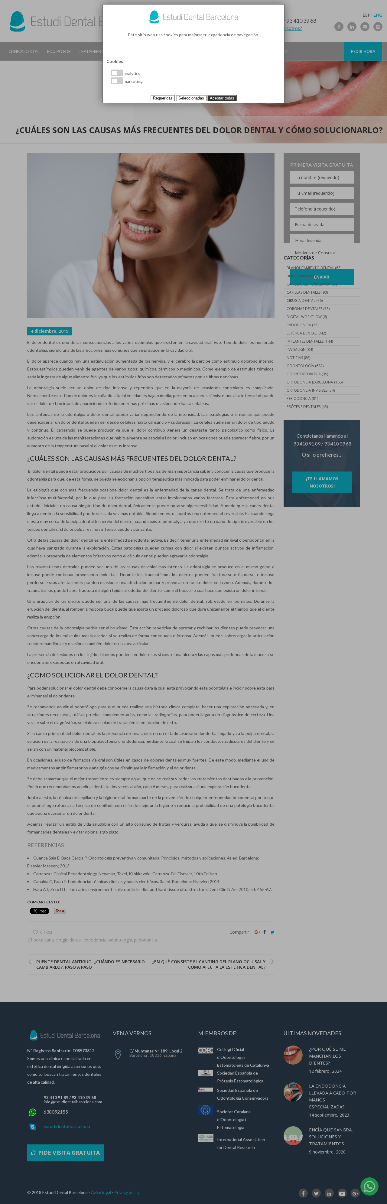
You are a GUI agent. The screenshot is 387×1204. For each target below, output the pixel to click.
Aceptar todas (222, 98)
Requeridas (163, 98)
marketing (133, 81)
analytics (131, 73)
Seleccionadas (191, 98)
